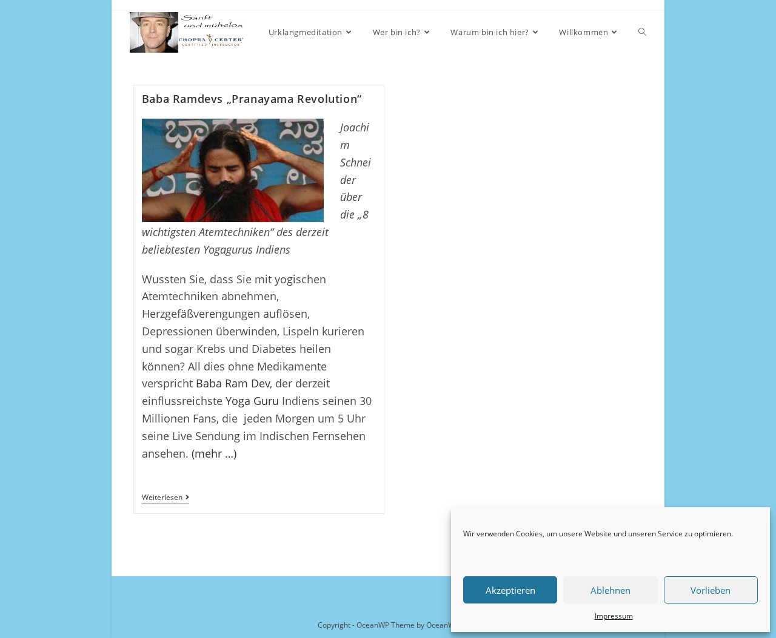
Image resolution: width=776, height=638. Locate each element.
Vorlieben (711, 590)
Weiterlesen (165, 498)
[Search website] (642, 32)
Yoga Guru (252, 400)
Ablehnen (610, 590)
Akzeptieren (510, 590)
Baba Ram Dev (233, 383)
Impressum (614, 616)
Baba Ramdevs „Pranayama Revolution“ (252, 98)
